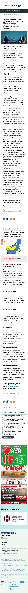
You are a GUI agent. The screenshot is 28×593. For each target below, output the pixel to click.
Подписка (20, 1)
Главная (3, 14)
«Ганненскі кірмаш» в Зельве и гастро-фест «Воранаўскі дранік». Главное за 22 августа (15, 412)
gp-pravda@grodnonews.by (11, 553)
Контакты (3, 540)
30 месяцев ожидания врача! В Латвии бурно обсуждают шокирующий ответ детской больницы (14, 425)
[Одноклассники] (14, 219)
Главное (14, 14)
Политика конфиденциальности (9, 562)
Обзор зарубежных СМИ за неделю (13, 427)
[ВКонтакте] (4, 219)
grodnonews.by (9, 570)
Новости (8, 14)
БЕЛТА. (14, 61)
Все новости (7, 437)
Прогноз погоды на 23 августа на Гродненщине (13, 416)
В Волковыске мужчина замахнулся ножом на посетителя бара (14, 420)
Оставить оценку (14, 586)
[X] (7, 219)
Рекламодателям (10, 1)
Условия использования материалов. (12, 571)
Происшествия (17, 224)
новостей (9, 408)
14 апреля (6, 109)
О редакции (4, 542)
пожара (5, 306)
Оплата (3, 544)
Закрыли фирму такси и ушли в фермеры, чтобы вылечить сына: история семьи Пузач (13, 433)
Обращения (4, 537)
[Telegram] (10, 219)
